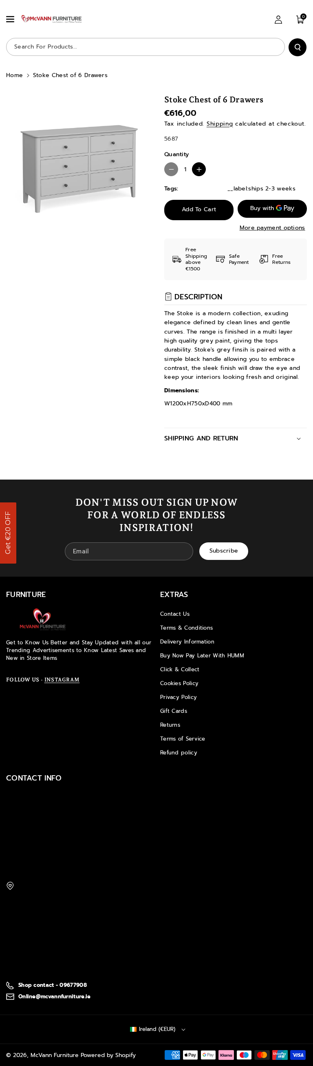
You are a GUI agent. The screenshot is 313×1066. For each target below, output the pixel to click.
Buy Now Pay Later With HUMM (202, 655)
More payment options (272, 227)
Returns (170, 725)
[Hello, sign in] (278, 20)
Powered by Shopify (108, 1055)
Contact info (34, 778)
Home (14, 75)
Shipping (220, 123)
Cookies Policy (179, 683)
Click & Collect (180, 669)
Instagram (62, 680)
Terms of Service (182, 739)
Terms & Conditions (186, 628)
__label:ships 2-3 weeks (261, 188)
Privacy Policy (178, 697)
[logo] (42, 619)
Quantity (176, 154)
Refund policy (178, 752)
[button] (11, 19)
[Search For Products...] (297, 47)
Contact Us (175, 614)
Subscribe (223, 550)
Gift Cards (173, 711)
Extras (174, 594)
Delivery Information (187, 642)
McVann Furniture (55, 1055)
